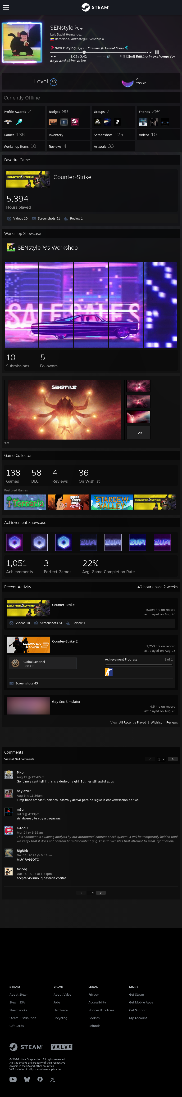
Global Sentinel (34, 662)
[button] (45, 81)
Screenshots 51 (49, 218)
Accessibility (97, 1002)
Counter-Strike (72, 176)
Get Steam (136, 994)
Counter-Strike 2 (65, 641)
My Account (138, 1018)
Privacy (93, 994)
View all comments (19, 759)
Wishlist (156, 722)
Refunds (94, 1026)
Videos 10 (20, 218)
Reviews (172, 722)
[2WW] (56, 347)
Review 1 (76, 218)
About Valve (62, 994)
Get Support (138, 1010)
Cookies (94, 1018)
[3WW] (91, 347)
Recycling (60, 1018)
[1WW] (22, 347)
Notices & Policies (101, 1010)
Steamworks (18, 1010)
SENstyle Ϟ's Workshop (48, 247)
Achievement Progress (121, 659)
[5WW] (160, 347)
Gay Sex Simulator (66, 702)
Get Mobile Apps (141, 1002)
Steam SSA (17, 1002)
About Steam (18, 994)
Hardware (61, 1010)
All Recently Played (132, 722)
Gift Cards (16, 1026)
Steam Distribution (22, 1018)
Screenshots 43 (27, 683)
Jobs (57, 1002)
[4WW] (126, 347)
